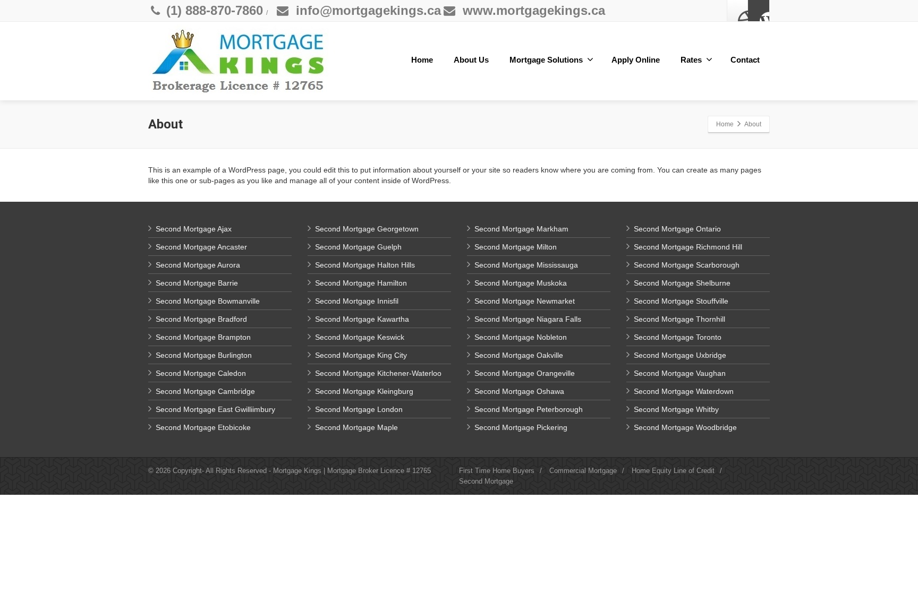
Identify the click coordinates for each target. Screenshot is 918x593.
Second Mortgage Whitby (676, 409)
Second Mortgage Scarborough (687, 265)
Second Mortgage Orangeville (524, 373)
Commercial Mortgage (583, 471)
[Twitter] (758, 10)
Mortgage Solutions (546, 59)
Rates (691, 59)
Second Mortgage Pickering (520, 427)
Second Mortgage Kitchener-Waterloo (378, 373)
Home (422, 59)
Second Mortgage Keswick (359, 337)
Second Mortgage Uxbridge (680, 355)
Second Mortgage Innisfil (356, 301)
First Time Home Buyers (496, 471)
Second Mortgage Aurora (198, 265)
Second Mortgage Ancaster (201, 247)
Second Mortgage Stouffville (681, 301)
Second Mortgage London (359, 409)
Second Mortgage (486, 481)
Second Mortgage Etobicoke (203, 427)
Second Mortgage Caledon (201, 373)
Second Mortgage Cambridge (205, 391)
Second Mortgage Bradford (201, 319)
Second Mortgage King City (361, 355)
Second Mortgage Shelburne (682, 283)
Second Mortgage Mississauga (526, 265)
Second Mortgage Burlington (204, 355)
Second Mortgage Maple (356, 427)
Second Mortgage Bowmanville (208, 301)
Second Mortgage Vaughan (680, 373)
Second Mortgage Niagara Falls (527, 319)
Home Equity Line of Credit (673, 471)
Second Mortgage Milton (515, 247)
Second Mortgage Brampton (203, 337)
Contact (745, 59)
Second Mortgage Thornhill (679, 319)
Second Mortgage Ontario (677, 229)
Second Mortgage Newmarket (524, 301)
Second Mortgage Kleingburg (364, 391)
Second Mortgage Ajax (194, 229)
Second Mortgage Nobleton (520, 337)
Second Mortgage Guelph (358, 247)
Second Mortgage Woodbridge (685, 427)
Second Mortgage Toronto (677, 337)
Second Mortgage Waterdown (684, 391)
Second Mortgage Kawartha (362, 319)
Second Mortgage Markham (521, 229)
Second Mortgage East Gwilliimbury (215, 409)
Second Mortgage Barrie (197, 283)
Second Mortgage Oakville (518, 355)
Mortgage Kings (297, 471)
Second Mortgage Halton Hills (365, 265)
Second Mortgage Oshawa (519, 391)
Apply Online (635, 59)
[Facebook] (738, 10)
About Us (471, 59)
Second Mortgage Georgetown (367, 229)
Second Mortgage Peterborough (528, 409)
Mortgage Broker (352, 471)
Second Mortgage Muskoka (520, 283)
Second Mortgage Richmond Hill (688, 247)
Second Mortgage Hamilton (361, 283)
